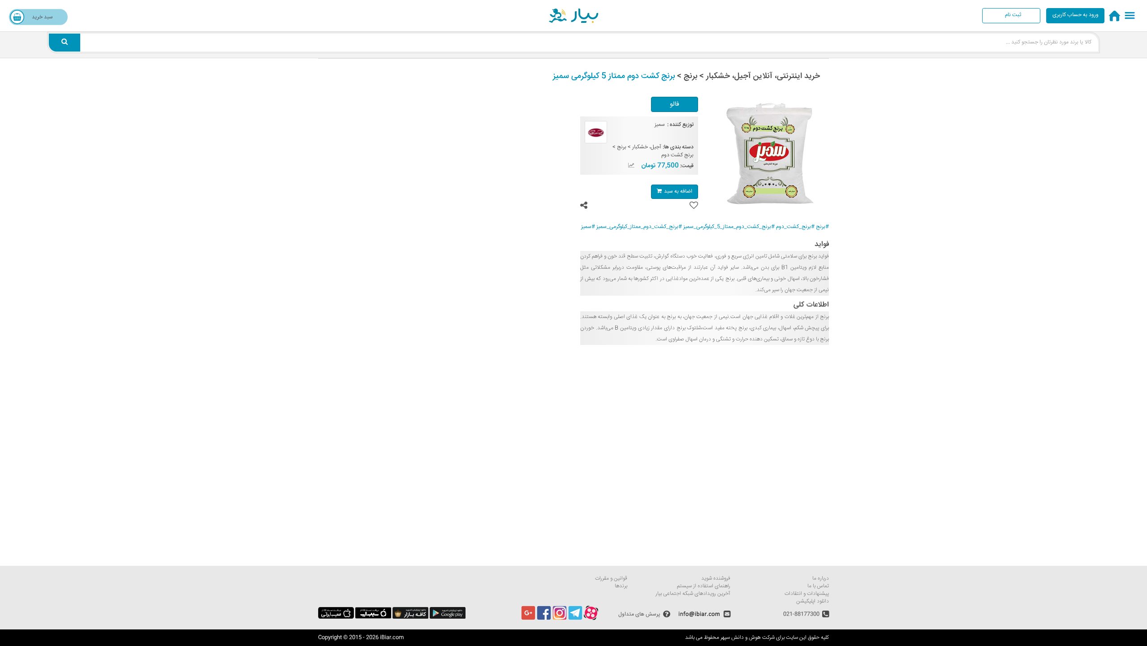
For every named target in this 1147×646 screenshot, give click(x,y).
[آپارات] (591, 619)
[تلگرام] (575, 619)
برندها (621, 586)
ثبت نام (1013, 15)
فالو (674, 104)
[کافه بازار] (410, 617)
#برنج (822, 227)
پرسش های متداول (639, 614)
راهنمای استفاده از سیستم (703, 586)
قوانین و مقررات (611, 578)
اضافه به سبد (678, 191)
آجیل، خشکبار (646, 147)
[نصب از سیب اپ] (373, 617)
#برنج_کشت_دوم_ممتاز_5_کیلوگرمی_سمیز (729, 227)
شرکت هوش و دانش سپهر (747, 637)
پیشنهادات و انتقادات (807, 594)
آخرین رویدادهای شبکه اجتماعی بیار (692, 594)
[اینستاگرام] (559, 619)
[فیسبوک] (544, 619)
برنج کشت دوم (677, 155)
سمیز (660, 125)
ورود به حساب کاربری (1075, 15)
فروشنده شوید (715, 578)
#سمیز (588, 227)
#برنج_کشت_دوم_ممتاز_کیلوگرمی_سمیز (639, 227)
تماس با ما (818, 586)
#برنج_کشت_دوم (795, 227)
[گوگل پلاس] (528, 619)
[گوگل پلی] (448, 617)
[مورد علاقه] (694, 205)
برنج (621, 147)
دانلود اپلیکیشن (812, 601)
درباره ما (820, 578)
